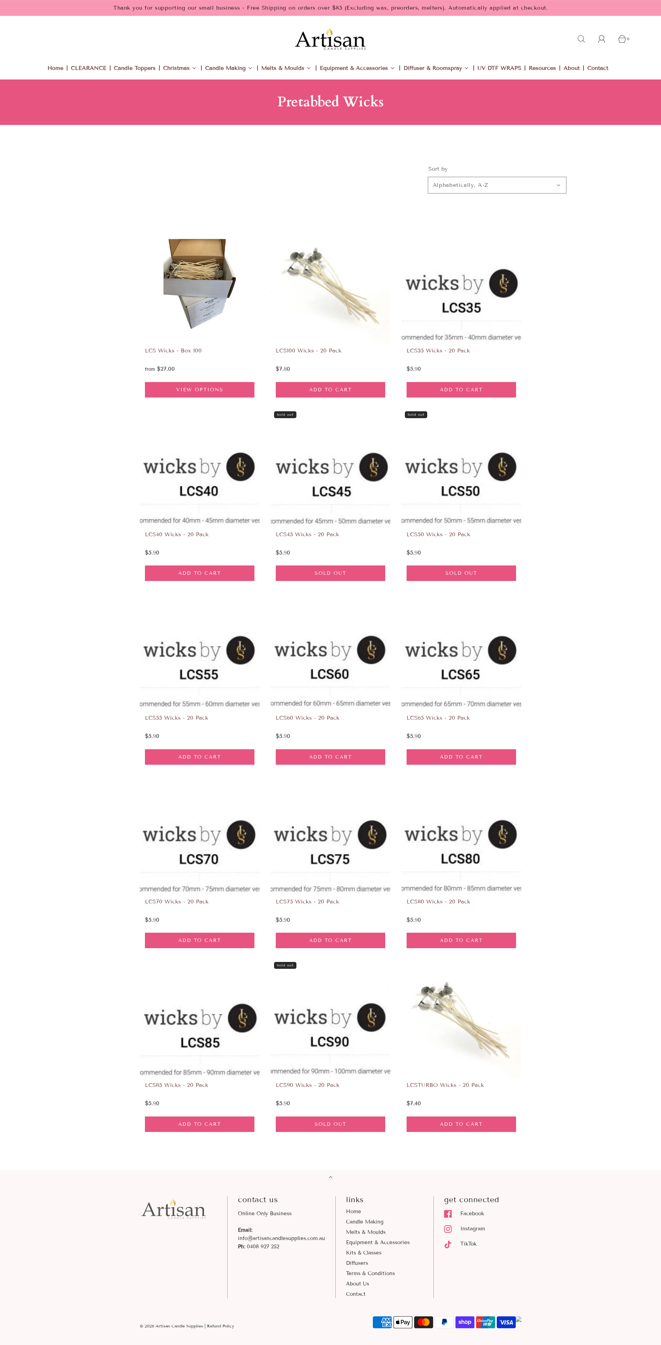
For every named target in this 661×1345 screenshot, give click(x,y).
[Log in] (605, 38)
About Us (357, 1284)
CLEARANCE (88, 68)
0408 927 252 (263, 1246)
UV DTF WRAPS (499, 68)
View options (199, 390)
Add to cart (330, 390)
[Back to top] (331, 1178)
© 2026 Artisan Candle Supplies (171, 1325)
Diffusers (357, 1263)
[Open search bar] (585, 38)
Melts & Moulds (366, 1232)
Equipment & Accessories (378, 1242)
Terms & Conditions (370, 1273)
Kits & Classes (363, 1253)
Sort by (438, 169)
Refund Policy (220, 1325)
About (572, 68)
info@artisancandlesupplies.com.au (281, 1238)
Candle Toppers (135, 68)
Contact (597, 68)
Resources (542, 68)
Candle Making (365, 1222)
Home (55, 68)
